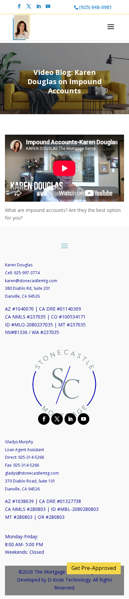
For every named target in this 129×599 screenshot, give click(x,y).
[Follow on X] (56, 418)
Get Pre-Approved (93, 568)
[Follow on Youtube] (83, 418)
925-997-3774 (27, 273)
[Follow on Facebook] (43, 418)
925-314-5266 (31, 457)
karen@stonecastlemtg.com (31, 280)
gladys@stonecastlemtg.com (32, 473)
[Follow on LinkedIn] (69, 418)
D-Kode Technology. (70, 580)
